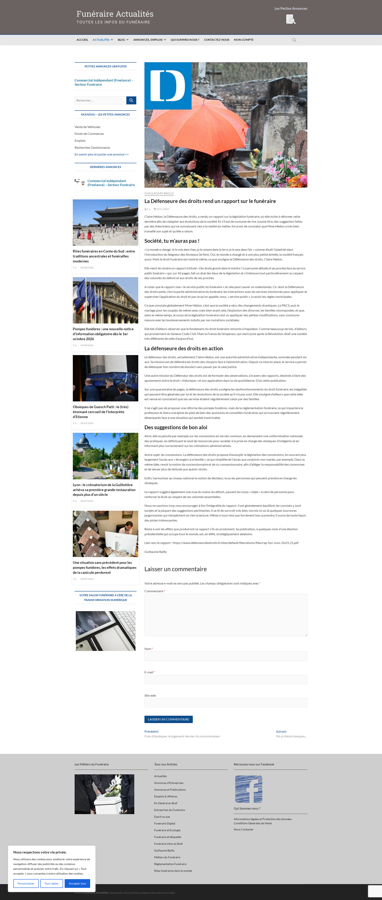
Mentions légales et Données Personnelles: (153, 892)
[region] (52, 869)
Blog (121, 39)
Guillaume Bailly (159, 193)
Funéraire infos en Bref (168, 843)
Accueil (82, 39)
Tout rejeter (51, 883)
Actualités (101, 39)
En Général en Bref (165, 803)
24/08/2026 (87, 345)
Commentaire (154, 591)
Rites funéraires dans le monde (173, 870)
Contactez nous (217, 39)
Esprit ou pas (162, 816)
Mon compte (243, 39)
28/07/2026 (87, 423)
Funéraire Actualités (115, 14)
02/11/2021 (163, 209)
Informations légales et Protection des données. (263, 819)
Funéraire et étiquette (167, 837)
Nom (148, 648)
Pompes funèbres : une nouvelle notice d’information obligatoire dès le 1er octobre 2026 (103, 334)
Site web (150, 695)
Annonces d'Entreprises (168, 782)
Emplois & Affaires (165, 796)
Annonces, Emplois (148, 39)
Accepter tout (77, 883)
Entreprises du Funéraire (169, 810)
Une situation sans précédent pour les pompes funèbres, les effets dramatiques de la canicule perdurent (104, 567)
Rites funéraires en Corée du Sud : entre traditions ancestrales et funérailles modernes (104, 256)
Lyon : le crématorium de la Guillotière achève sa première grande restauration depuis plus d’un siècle (104, 490)
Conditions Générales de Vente (253, 823)
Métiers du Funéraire (167, 857)
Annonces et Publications (170, 789)
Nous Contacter (243, 829)
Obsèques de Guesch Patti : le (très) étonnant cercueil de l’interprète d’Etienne (100, 412)
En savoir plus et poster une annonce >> (102, 154)
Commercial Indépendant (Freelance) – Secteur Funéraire (104, 82)
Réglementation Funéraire (170, 864)
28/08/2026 (87, 267)
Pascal (127, 892)
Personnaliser (26, 883)
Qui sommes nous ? (185, 39)
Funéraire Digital (164, 823)
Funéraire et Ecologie (167, 830)
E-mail (149, 672)
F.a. (149, 209)
